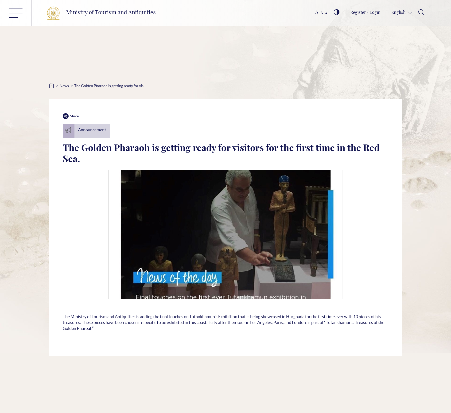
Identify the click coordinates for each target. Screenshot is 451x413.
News (64, 86)
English (399, 13)
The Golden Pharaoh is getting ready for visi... (110, 86)
